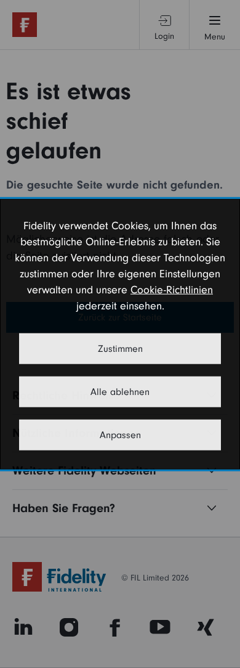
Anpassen (120, 434)
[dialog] (120, 334)
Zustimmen (120, 348)
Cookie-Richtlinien (171, 289)
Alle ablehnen (120, 391)
